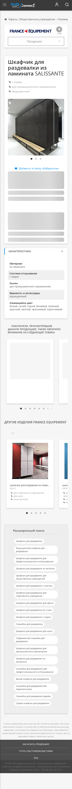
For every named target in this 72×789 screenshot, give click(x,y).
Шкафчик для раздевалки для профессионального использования (34, 560)
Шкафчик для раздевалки (29, 541)
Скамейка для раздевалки (29, 624)
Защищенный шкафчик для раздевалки (30, 550)
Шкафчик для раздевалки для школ (34, 631)
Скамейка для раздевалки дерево (33, 696)
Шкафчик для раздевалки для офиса (34, 603)
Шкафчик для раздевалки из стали (34, 610)
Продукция (34, 41)
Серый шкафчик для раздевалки (32, 703)
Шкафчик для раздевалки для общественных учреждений (31, 577)
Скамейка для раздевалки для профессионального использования (34, 670)
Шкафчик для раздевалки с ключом (34, 585)
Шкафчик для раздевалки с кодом (33, 617)
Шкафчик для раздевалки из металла (35, 568)
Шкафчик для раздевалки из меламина (30, 660)
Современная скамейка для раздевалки (30, 640)
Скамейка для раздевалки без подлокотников (31, 688)
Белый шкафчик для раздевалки (32, 678)
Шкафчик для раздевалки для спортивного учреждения (31, 594)
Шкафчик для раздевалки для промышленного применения (31, 650)
